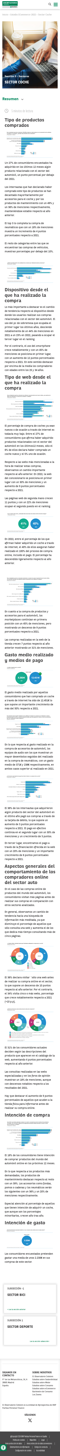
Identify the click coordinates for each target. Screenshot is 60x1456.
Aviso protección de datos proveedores (39, 1443)
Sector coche (45, 15)
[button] (3, 1447)
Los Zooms (36, 1395)
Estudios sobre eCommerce (44, 1389)
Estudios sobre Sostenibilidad (45, 1380)
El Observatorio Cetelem (42, 1377)
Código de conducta (41, 1447)
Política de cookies (19, 1440)
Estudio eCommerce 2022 (23, 15)
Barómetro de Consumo (42, 1392)
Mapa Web (33, 1440)
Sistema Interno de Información (20, 1447)
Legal (42, 1440)
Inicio (5, 15)
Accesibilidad (40, 1450)
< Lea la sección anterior (16, 1309)
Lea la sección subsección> (39, 1341)
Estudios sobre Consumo (42, 1386)
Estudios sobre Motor (41, 1383)
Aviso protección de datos (13, 1443)
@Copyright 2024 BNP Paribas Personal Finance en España (28, 1436)
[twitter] (30, 1421)
